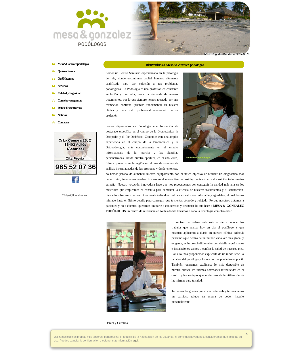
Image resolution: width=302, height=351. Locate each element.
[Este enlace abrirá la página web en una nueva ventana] (75, 182)
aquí (135, 340)
